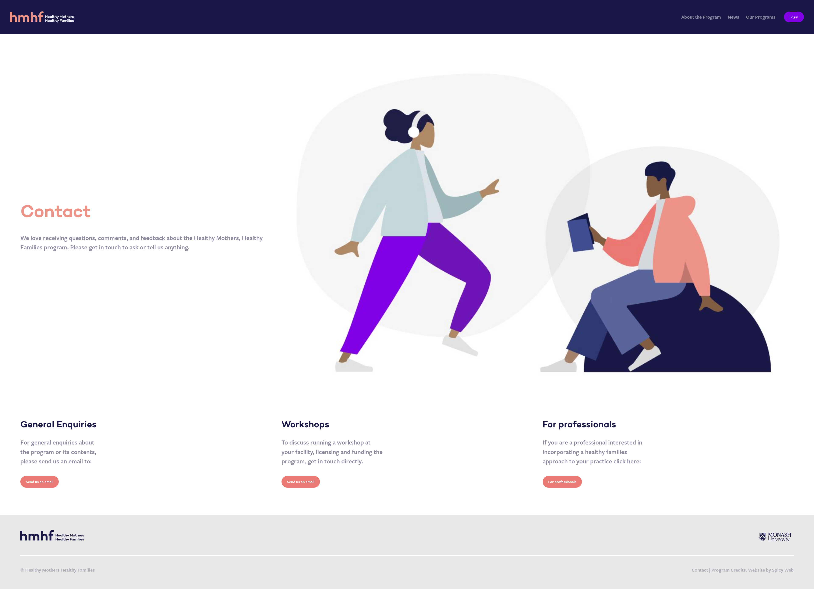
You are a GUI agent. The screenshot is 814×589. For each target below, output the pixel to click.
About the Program (701, 17)
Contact (700, 570)
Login (793, 16)
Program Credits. (729, 570)
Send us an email (39, 481)
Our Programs (760, 17)
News (733, 17)
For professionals (562, 481)
